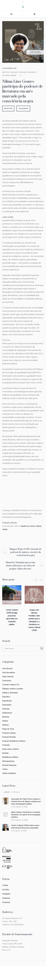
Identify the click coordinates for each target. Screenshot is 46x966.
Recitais (5, 750)
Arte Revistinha (8, 669)
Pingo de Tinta (8, 726)
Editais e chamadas (10, 690)
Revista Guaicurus (9, 762)
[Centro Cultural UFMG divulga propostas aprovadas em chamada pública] (34, 594)
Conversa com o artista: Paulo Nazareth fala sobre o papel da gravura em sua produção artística (12, 618)
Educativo (6, 694)
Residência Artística (10, 754)
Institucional (7, 710)
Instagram (6, 891)
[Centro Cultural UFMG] (23, 7)
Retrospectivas (8, 758)
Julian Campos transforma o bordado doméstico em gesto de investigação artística (25, 811)
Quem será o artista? (10, 746)
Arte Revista (7, 665)
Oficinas (5, 722)
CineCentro (6, 677)
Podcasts (31, 72)
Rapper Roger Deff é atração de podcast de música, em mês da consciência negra (26, 552)
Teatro (5, 766)
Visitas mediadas (9, 770)
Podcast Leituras (18, 72)
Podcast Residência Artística (13, 738)
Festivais (5, 706)
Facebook (24, 108)
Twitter (9, 108)
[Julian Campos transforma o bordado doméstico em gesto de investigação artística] (5, 811)
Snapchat (6, 895)
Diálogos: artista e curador (12, 686)
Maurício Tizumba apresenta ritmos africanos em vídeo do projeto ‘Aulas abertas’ (20, 565)
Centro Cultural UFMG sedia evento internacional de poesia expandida (25, 823)
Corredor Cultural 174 (10, 682)
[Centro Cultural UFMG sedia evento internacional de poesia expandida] (5, 824)
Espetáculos (7, 698)
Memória (5, 714)
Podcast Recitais (9, 734)
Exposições (6, 702)
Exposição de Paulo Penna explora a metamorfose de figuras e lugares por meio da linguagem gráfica (26, 798)
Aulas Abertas (8, 673)
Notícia (5, 72)
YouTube (5, 886)
